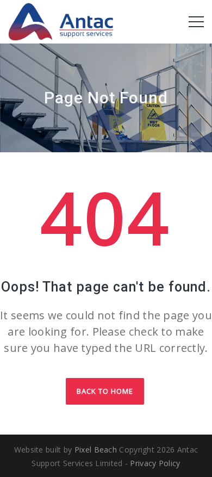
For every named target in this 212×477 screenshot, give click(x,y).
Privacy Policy (155, 463)
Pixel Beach (95, 449)
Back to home (105, 391)
